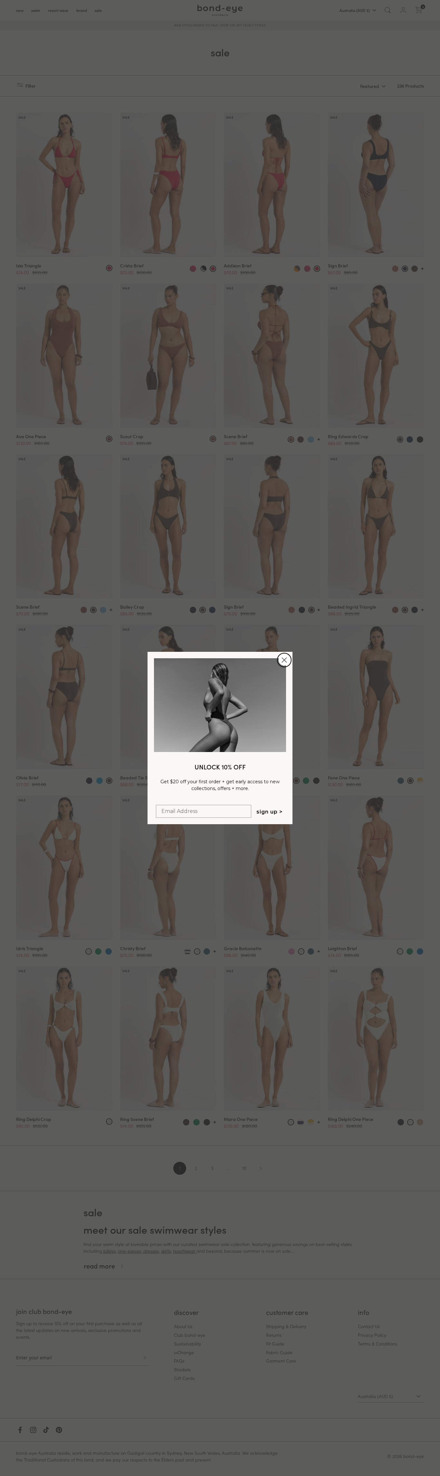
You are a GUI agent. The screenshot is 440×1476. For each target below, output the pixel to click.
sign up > (269, 812)
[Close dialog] (284, 660)
